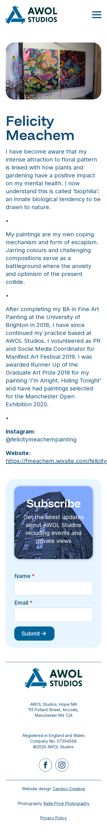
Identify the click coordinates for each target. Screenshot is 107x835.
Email (23, 602)
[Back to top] (92, 820)
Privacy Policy (53, 817)
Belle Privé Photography (67, 803)
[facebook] (45, 765)
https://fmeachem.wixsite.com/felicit (55, 461)
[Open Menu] (96, 14)
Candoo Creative (69, 788)
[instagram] (61, 765)
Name (24, 576)
